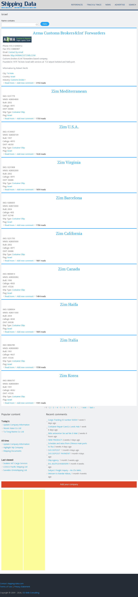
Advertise (120, 4)
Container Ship (18, 112)
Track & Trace (94, 4)
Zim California (69, 233)
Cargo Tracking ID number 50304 (62, 420)
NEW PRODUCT (55, 440)
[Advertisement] (12, 530)
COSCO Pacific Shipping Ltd (15, 466)
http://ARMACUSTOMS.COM (23, 55)
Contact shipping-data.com (11, 583)
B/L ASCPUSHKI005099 (58, 463)
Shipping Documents (12, 451)
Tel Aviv (10, 73)
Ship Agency (53, 460)
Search (132, 4)
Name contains (8, 20)
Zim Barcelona (69, 197)
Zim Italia (69, 340)
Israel (13, 76)
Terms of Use (6, 586)
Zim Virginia (69, 162)
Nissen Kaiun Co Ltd (12, 428)
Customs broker (18, 80)
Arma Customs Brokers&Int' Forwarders (69, 33)
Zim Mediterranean (69, 91)
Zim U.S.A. (69, 126)
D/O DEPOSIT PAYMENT (59, 453)
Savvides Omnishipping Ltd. (15, 470)
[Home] (18, 4)
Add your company (69, 484)
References (77, 4)
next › (84, 407)
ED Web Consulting (31, 592)
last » (92, 407)
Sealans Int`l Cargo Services (15, 463)
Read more (9, 83)
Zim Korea (69, 375)
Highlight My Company (13, 447)
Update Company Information (16, 424)
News (108, 4)
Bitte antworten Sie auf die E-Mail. (63, 433)
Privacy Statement (22, 586)
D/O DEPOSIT (54, 450)
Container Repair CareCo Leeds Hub (64, 426)
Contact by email (15, 52)
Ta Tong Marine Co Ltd (13, 431)
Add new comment (25, 83)
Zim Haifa (69, 304)
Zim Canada (69, 269)
